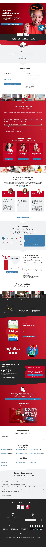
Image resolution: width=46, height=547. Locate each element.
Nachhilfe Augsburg (33, 463)
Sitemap (28, 538)
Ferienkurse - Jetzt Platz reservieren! (12, 24)
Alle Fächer (11, 530)
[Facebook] (30, 526)
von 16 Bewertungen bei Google (20, 35)
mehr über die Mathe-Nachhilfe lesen (34, 244)
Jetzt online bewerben (12, 520)
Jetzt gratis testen (9, 159)
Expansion (4, 528)
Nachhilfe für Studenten (24, 528)
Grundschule (23, 233)
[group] (9, 152)
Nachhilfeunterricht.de (26, 537)
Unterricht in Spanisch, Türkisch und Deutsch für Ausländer (15, 124)
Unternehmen (15, 537)
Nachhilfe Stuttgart (4, 462)
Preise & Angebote (12, 526)
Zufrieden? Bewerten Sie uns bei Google (10, 312)
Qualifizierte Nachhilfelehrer (14, 529)
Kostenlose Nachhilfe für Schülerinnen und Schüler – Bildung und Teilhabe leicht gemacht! (21, 119)
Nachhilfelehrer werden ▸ (23, 186)
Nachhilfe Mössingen (19, 449)
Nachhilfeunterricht (26, 264)
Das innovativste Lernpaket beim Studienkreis (12, 131)
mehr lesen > (23, 114)
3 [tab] (23, 102)
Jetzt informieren (36, 159)
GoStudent (20, 537)
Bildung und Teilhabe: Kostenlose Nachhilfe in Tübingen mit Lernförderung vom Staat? (18, 489)
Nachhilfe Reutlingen (4, 449)
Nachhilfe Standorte (23, 526)
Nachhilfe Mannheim (19, 463)
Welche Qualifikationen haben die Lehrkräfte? (10, 481)
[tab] (3, 238)
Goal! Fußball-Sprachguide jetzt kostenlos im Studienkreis (15, 121)
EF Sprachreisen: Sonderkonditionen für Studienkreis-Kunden (13, 438)
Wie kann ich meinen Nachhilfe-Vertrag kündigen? (11, 491)
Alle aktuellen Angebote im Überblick (6, 495)
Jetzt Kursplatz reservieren (23, 159)
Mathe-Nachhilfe (33, 236)
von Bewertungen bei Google (10, 310)
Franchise (4, 526)
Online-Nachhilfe (23, 529)
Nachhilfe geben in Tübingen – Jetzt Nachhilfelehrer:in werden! (16, 129)
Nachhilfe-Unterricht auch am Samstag (11, 126)
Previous (1, 152)
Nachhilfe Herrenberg (34, 449)
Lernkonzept (38, 265)
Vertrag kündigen (12, 528)
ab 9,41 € (25, 38)
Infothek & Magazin (8, 537)
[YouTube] (35, 526)
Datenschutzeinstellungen (12, 538)
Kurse (21, 533)
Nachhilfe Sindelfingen (4, 453)
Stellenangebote (5, 529)
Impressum (32, 537)
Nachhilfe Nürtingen (19, 453)
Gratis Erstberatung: (23, 162)
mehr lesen (9, 209)
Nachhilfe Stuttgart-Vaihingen (35, 453)
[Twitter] (33, 526)
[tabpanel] (6, 97)
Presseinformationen (13, 532)
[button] (6, 97)
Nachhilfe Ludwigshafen (5, 463)
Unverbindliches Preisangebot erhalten (35, 374)
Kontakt (32, 538)
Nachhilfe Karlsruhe (34, 462)
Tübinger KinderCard (6, 436)
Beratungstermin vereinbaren (12, 84)
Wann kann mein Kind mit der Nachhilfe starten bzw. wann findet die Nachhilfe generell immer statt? (21, 486)
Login (36, 538)
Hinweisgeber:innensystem (22, 538)
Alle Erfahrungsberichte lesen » (23, 288)
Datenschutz (38, 537)
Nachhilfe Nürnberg (4, 465)
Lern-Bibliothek (22, 532)
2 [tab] (22, 102)
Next (44, 152)
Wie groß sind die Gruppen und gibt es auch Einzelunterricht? (13, 484)
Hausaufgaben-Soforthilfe (24, 530)
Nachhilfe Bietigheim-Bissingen (20, 462)
